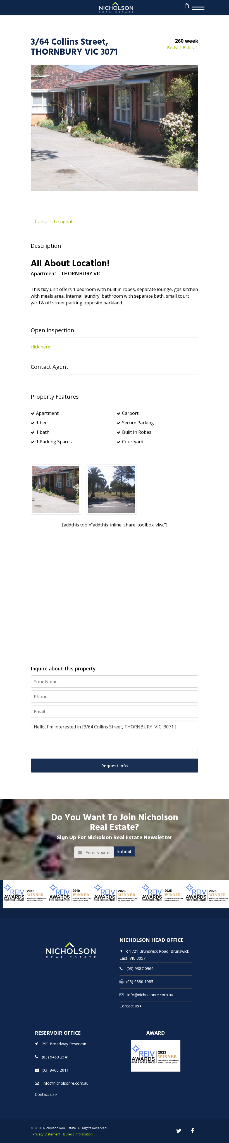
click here (40, 347)
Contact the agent (54, 221)
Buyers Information (78, 1134)
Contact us (130, 1006)
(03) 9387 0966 (140, 968)
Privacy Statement (46, 1134)
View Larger (15, 908)
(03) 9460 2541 (55, 1057)
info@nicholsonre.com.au (150, 994)
